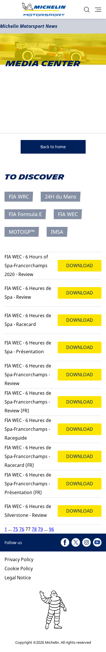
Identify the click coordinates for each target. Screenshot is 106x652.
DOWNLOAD (79, 265)
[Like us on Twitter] (76, 542)
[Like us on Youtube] (97, 542)
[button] (86, 9)
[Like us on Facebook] (65, 542)
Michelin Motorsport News (28, 26)
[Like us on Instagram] (86, 542)
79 (40, 529)
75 (15, 529)
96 (51, 529)
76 (21, 529)
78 (34, 529)
